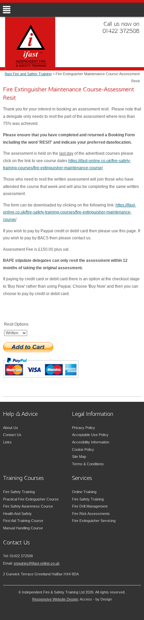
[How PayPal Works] (41, 367)
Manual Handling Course (23, 528)
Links (7, 442)
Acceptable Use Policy (90, 435)
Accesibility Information (90, 442)
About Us (10, 428)
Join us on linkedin (138, 54)
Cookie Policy (83, 449)
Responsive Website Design (55, 599)
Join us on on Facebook (126, 54)
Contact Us (12, 435)
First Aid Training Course (23, 521)
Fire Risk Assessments (91, 514)
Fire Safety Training (19, 492)
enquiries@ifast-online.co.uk (37, 563)
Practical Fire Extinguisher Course (31, 499)
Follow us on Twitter (115, 54)
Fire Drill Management (89, 506)
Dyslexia (127, 613)
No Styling (137, 613)
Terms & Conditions (88, 464)
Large (117, 613)
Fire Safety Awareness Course (28, 506)
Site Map (79, 457)
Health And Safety (17, 514)
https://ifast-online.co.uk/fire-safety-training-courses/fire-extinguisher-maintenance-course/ (69, 212)
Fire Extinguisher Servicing (94, 521)
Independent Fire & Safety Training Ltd (38, 53)
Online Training (84, 492)
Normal (107, 613)
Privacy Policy (83, 428)
